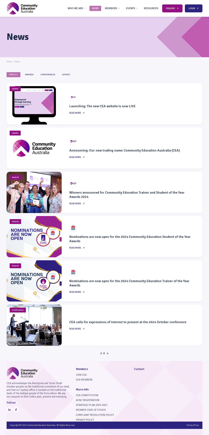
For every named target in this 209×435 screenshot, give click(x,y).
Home (9, 61)
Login (192, 8)
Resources (151, 8)
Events (130, 8)
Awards (29, 74)
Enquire (170, 8)
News (95, 8)
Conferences (48, 74)
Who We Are (75, 8)
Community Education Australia (41, 425)
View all (13, 74)
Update (66, 74)
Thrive (196, 425)
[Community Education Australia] (22, 8)
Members (111, 8)
